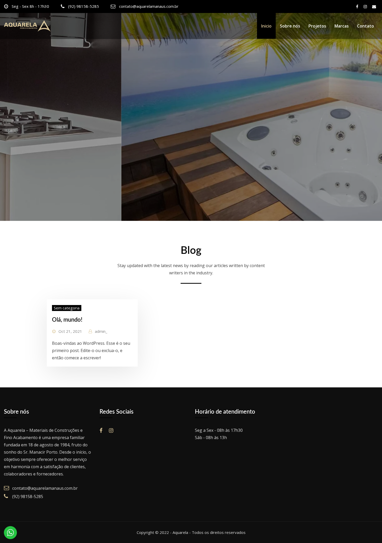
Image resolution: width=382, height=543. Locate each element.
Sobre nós (290, 26)
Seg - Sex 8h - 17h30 (30, 6)
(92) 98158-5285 (83, 6)
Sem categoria (67, 307)
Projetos (317, 26)
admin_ (101, 331)
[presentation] (5, 117)
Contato (365, 26)
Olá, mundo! (67, 320)
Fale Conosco (70, 158)
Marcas (341, 26)
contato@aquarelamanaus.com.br (149, 6)
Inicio (266, 26)
